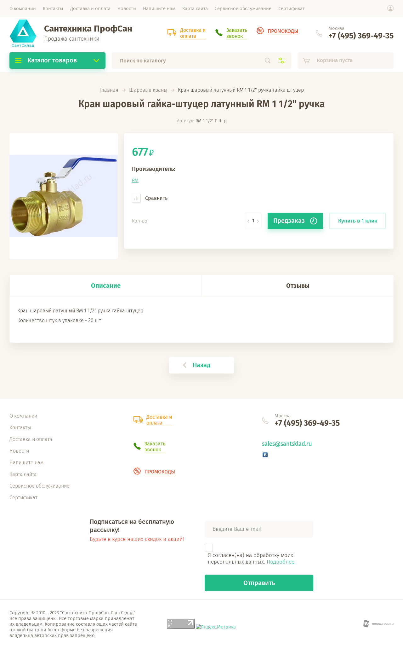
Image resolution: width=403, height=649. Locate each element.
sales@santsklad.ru (287, 443)
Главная (108, 90)
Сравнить (155, 198)
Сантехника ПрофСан (88, 28)
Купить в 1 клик (357, 220)
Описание (106, 285)
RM (135, 180)
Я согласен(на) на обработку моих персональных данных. (251, 558)
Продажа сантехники (71, 38)
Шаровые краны (148, 90)
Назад (201, 365)
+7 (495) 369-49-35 (361, 36)
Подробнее (280, 562)
